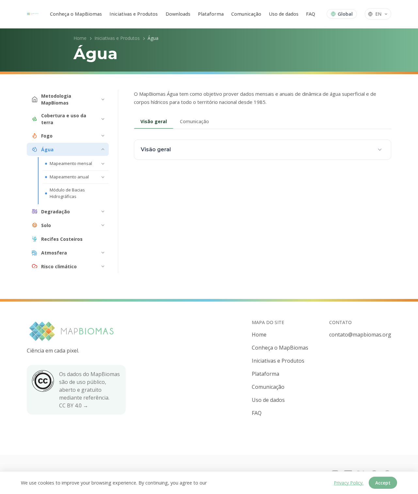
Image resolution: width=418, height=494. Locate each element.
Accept (383, 483)
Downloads (178, 14)
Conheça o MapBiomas (76, 14)
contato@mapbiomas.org (360, 334)
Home (80, 38)
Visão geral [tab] (153, 121)
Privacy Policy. (348, 483)
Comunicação (246, 14)
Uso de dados (283, 14)
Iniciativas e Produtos (133, 14)
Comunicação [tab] (194, 121)
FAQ (310, 14)
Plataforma (211, 14)
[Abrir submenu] (102, 99)
